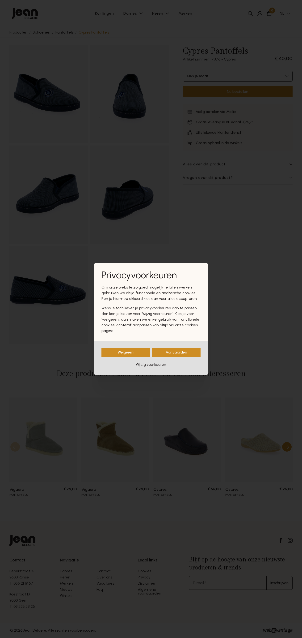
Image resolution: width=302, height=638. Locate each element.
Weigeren (126, 352)
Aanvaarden (176, 352)
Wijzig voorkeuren (151, 364)
